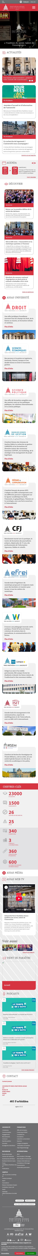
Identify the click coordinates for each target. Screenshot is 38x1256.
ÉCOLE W (5, 1090)
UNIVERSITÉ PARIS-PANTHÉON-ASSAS (14, 1086)
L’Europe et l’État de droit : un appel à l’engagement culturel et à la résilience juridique (27, 171)
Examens (19, 1141)
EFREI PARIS (6, 1091)
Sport (3, 1180)
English (33, 2)
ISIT (3, 1095)
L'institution (5, 1130)
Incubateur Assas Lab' (8, 1187)
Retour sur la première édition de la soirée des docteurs (18, 210)
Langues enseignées (22, 1143)
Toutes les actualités (28, 155)
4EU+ (18, 1154)
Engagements (6, 1134)
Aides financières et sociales (9, 1194)
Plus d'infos (9, 327)
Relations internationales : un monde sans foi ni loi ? (18, 1014)
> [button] (35, 163)
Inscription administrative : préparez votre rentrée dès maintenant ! (18, 79)
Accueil (7, 985)
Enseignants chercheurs (8, 1145)
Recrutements (6, 1136)
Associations (5, 1183)
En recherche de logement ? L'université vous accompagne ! (16, 142)
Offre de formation (22, 1130)
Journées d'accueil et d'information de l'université (18, 106)
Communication (6, 1132)
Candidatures (20, 1134)
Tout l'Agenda (31, 177)
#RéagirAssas (30, 1200)
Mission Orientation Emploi (9, 1185)
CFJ (3, 1088)
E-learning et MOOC (22, 1132)
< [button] (33, 163)
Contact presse (7, 1081)
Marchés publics (6, 1141)
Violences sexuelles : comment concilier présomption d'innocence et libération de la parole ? (18, 1038)
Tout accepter (30, 1253)
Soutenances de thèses (8, 1159)
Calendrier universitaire (23, 1139)
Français (26, 2)
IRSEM (4, 1093)
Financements (21, 1165)
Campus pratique (7, 1178)
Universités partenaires (23, 1167)
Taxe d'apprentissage (22, 1147)
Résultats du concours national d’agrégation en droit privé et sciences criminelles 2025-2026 (17, 279)
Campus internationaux (23, 1161)
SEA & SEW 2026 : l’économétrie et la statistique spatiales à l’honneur (19, 243)
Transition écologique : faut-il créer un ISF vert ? (16, 1063)
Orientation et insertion (23, 1145)
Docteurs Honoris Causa (8, 1161)
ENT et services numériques (9, 1175)
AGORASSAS (19, 1200)
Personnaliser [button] (5, 1253)
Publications (5, 1168)
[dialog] (19, 1248)
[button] (27, 80)
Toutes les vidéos (28, 952)
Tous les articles (28, 292)
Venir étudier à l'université (24, 1159)
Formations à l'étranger (23, 1163)
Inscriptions (20, 1136)
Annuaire (4, 1143)
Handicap (4, 1191)
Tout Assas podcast (27, 1070)
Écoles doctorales (7, 1154)
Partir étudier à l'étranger (24, 1156)
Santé (3, 1189)
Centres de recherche (8, 1156)
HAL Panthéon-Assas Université (24, 1204)
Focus (3, 1163)
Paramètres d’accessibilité (21, 2)
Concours (4, 1139)
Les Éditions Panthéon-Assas (9, 1165)
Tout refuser (19, 1253)
